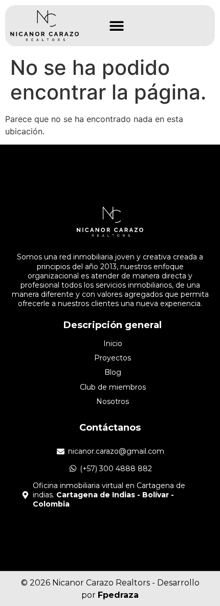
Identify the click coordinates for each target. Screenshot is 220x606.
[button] (116, 25)
